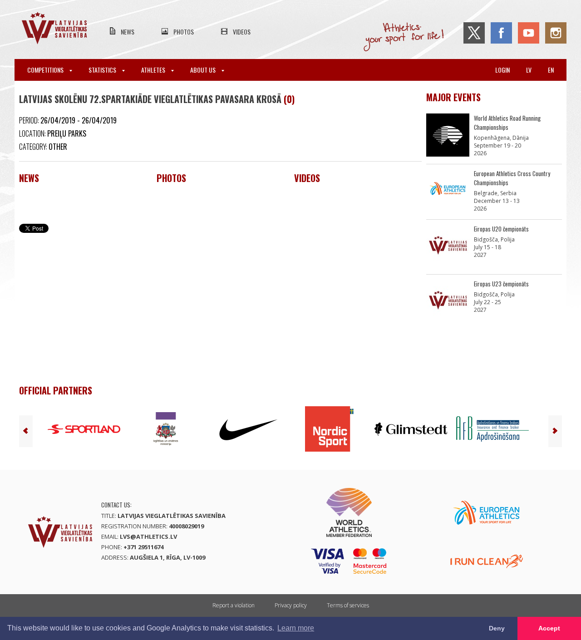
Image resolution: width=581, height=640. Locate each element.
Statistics (103, 69)
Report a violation (233, 605)
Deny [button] (497, 628)
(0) (289, 99)
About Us (203, 69)
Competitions (46, 69)
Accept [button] (549, 628)
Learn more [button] (295, 628)
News (127, 31)
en (551, 69)
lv (529, 69)
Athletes (154, 69)
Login (502, 69)
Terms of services (348, 605)
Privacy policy (291, 605)
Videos (242, 31)
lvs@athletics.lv (148, 536)
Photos (183, 31)
